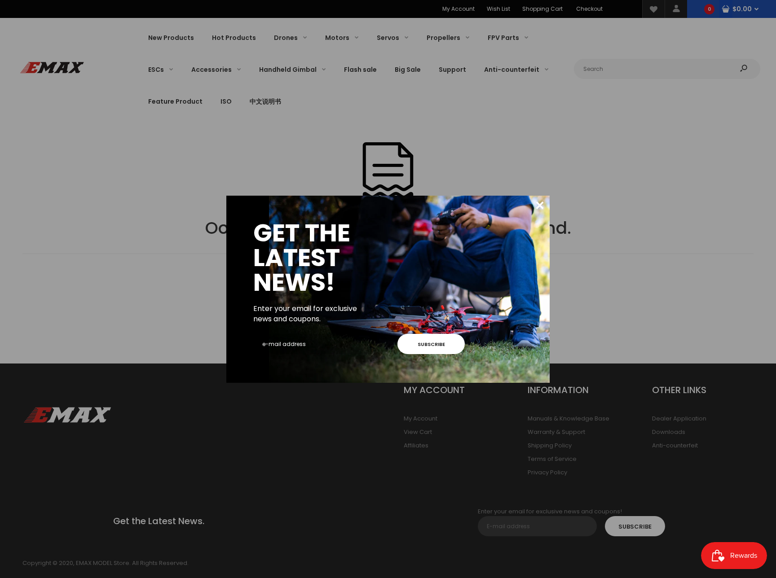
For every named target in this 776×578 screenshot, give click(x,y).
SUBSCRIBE (431, 344)
